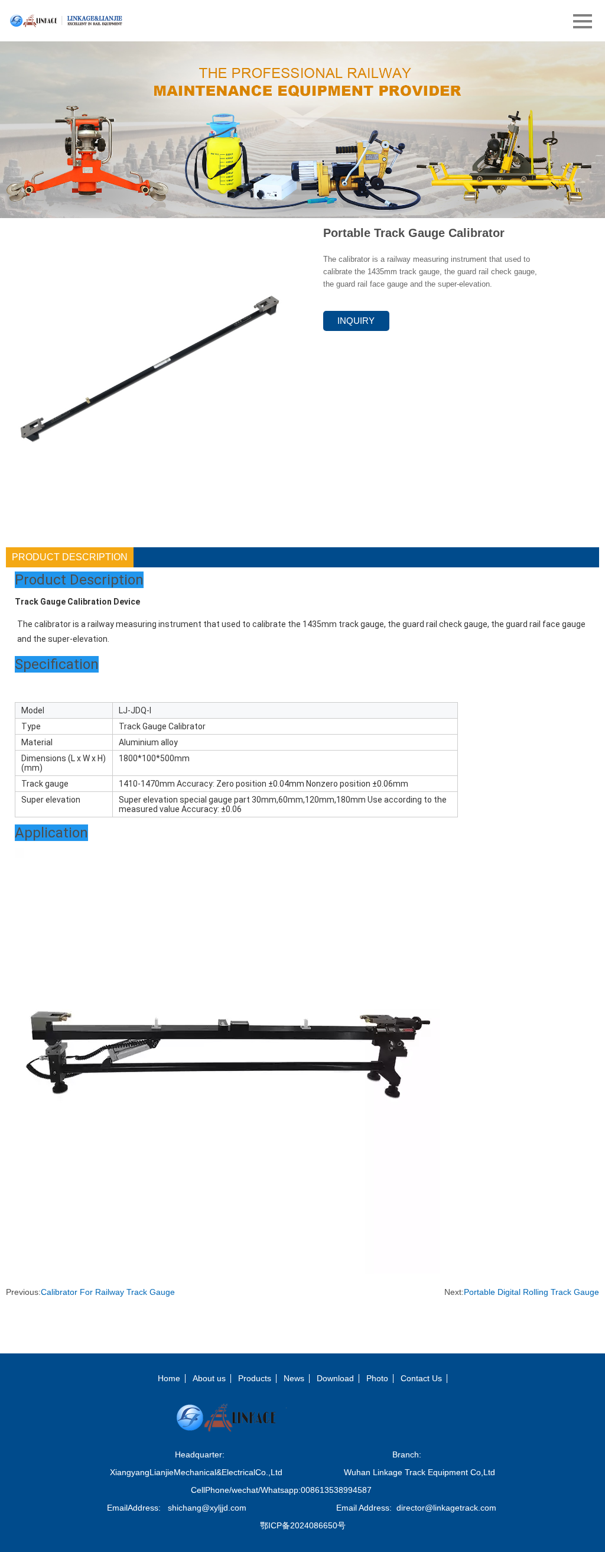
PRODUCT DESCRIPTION (70, 557)
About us (209, 1378)
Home (169, 1378)
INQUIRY (356, 321)
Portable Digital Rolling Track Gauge (531, 1292)
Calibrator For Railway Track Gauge (108, 1292)
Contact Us (421, 1378)
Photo (377, 1378)
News (294, 1378)
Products (254, 1378)
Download (335, 1378)
